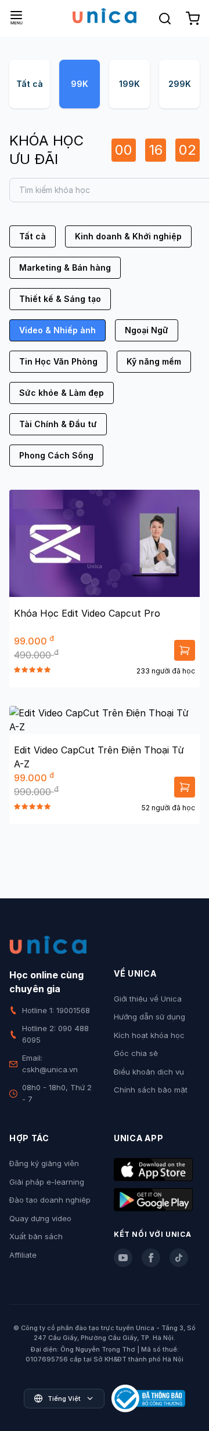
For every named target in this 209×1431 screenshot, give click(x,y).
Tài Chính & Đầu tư (58, 424)
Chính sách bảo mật (151, 1089)
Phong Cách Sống (56, 455)
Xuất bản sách (36, 1236)
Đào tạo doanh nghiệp (50, 1199)
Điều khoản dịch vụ (149, 1071)
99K (79, 84)
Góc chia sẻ (136, 1053)
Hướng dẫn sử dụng (149, 1016)
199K (129, 84)
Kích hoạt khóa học (149, 1035)
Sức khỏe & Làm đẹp (61, 393)
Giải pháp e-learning (46, 1181)
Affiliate (23, 1254)
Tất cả (29, 84)
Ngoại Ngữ (146, 330)
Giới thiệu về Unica (148, 998)
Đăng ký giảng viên (44, 1163)
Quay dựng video (40, 1218)
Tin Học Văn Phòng (58, 361)
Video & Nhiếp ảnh (57, 330)
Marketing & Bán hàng (65, 267)
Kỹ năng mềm (154, 361)
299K (179, 84)
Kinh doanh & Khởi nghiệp (128, 236)
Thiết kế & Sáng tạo (60, 299)
